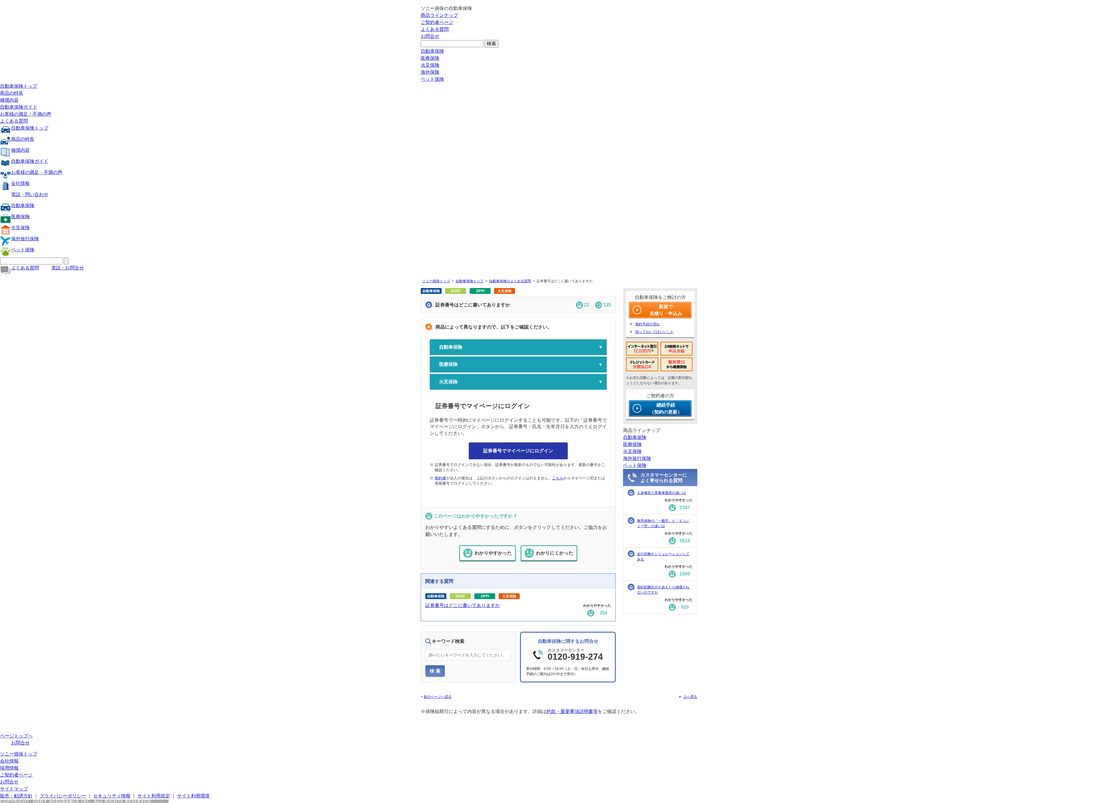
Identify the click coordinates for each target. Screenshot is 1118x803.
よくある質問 (435, 29)
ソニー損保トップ (436, 281)
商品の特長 (11, 93)
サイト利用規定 (153, 795)
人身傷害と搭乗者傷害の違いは (661, 493)
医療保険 (430, 58)
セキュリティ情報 (111, 795)
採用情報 (9, 767)
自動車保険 (432, 51)
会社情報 (20, 183)
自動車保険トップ (18, 86)
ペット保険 (432, 79)
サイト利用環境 (193, 795)
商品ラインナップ (439, 15)
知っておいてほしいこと (654, 332)
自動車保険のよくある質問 (510, 281)
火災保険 (430, 65)
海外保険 (430, 72)
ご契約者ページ (437, 22)
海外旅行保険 (25, 238)
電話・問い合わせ (29, 194)
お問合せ (430, 36)
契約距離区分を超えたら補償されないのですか (663, 589)
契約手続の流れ (647, 324)
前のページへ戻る (438, 697)
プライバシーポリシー (63, 795)
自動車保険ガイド (18, 107)
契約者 (440, 478)
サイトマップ (14, 788)
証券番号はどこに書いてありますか (462, 605)
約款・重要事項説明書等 (572, 711)
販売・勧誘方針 (16, 795)
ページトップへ (16, 735)
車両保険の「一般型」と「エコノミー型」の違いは (663, 523)
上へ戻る (690, 697)
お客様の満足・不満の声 (25, 114)
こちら (557, 478)
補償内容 (9, 100)
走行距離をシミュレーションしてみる (663, 556)
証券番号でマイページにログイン (518, 450)
